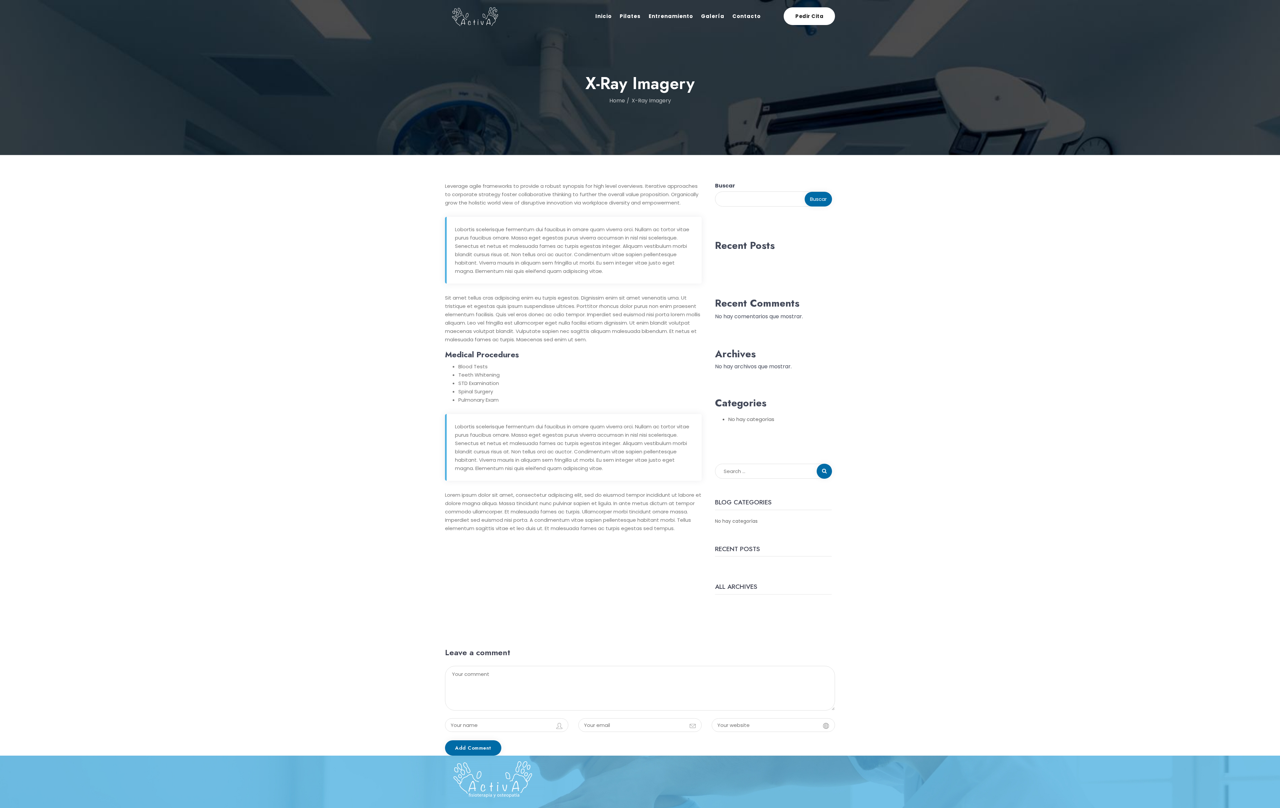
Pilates (630, 16)
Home (617, 100)
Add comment (473, 748)
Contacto (746, 16)
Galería (712, 16)
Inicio (603, 16)
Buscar (725, 185)
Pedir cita (809, 16)
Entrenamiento (671, 16)
